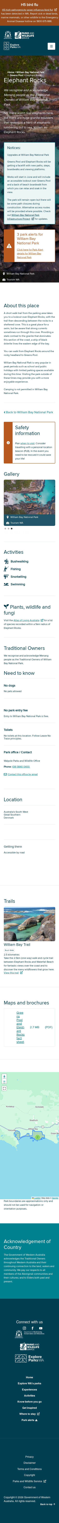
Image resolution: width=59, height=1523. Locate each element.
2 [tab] (8, 528)
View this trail (11, 972)
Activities (29, 1395)
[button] (37, 1137)
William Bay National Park (30, 72)
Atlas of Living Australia (26, 620)
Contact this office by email (23, 774)
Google (55, 1198)
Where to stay (27, 1414)
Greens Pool (16, 75)
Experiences (29, 1389)
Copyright (29, 1475)
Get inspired (29, 1408)
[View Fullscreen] (4, 1088)
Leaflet (37, 1198)
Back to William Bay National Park (29, 412)
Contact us (30, 1487)
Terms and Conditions (29, 1469)
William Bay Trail (17, 944)
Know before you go (29, 1401)
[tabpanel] (29, 503)
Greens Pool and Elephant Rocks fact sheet (21, 1027)
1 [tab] (5, 528)
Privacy (29, 1456)
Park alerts (28, 1420)
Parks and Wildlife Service (27, 1481)
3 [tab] (11, 528)
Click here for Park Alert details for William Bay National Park (30, 253)
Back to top (46, 1504)
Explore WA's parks (29, 1383)
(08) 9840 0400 (21, 766)
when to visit (27, 443)
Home (11, 72)
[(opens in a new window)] (8, 38)
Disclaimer (30, 1463)
